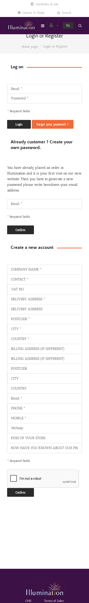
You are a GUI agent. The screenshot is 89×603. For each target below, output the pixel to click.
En (68, 25)
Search (66, 12)
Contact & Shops (33, 12)
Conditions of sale (47, 4)
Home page (30, 47)
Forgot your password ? (53, 124)
